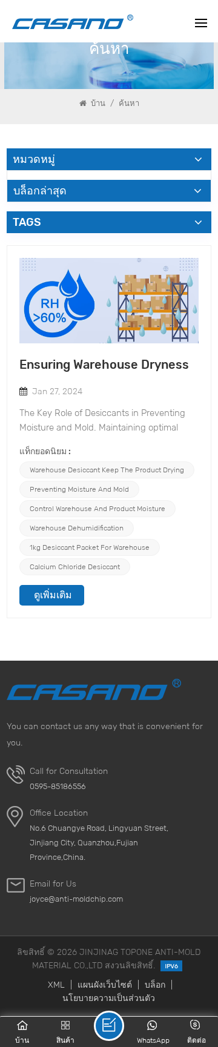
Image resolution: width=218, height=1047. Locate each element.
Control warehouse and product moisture (97, 508)
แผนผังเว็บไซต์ (105, 984)
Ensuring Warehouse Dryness (104, 364)
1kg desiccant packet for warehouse (90, 547)
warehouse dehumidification (77, 527)
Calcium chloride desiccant (75, 566)
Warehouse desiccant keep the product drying (107, 469)
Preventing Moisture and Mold (79, 489)
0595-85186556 (58, 786)
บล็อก (155, 984)
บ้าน (97, 103)
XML (56, 984)
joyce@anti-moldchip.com (76, 899)
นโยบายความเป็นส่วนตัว (108, 998)
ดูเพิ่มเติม (53, 595)
